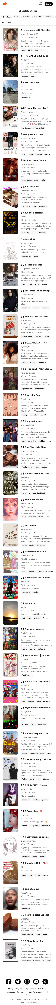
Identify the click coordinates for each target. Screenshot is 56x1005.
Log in (48, 4)
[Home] (20, 4)
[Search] (40, 3)
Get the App (43, 989)
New (9, 22)
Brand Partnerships (35, 992)
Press (28, 995)
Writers (20, 992)
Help (22, 1002)
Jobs (47, 992)
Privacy (18, 999)
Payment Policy (29, 999)
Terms (10, 999)
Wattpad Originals (15, 989)
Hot (3, 22)
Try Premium (31, 989)
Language (11, 992)
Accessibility (43, 999)
